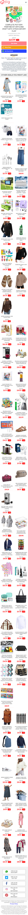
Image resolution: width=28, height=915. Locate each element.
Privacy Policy (14, 904)
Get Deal (14, 43)
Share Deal (6, 47)
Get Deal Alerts (9, 51)
